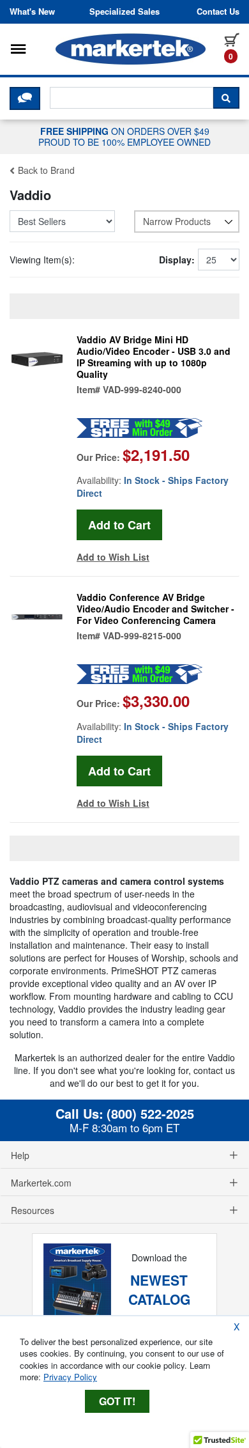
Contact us (218, 11)
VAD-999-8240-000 (142, 389)
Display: (177, 259)
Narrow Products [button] (177, 221)
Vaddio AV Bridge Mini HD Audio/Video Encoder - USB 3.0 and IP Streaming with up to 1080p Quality (153, 357)
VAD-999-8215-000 (142, 635)
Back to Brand (45, 170)
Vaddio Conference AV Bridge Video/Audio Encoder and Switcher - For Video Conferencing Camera (155, 608)
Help (20, 1155)
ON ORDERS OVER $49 (124, 136)
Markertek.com (41, 1182)
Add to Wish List (113, 556)
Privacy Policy (70, 1377)
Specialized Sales (124, 11)
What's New (32, 11)
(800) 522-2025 (150, 1113)
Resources (32, 1210)
